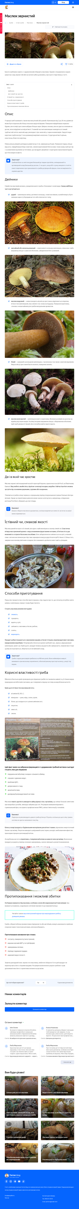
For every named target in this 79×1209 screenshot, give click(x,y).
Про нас (7, 1198)
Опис (9, 88)
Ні (43, 982)
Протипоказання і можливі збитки (18, 106)
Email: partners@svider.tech (49, 1201)
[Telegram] (15, 1181)
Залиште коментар (16, 1003)
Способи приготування (14, 100)
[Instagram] (10, 1181)
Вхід (63, 2)
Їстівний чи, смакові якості (15, 97)
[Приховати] (71, 85)
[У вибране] (35, 1079)
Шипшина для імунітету (53, 1038)
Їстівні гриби (20, 23)
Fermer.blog (7, 7)
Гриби (11, 23)
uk (54, 3)
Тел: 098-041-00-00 (47, 1198)
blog (9, 2)
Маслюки (30, 23)
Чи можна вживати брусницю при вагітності (60, 1056)
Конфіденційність (9, 1195)
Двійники (11, 91)
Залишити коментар (39, 1009)
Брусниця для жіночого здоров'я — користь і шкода (24, 1056)
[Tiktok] (23, 1181)
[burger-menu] (73, 7)
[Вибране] (73, 2)
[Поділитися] (62, 64)
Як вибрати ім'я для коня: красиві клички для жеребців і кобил (23, 1038)
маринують (15, 634)
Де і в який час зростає (15, 94)
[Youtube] (19, 1181)
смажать (14, 614)
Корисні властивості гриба (15, 103)
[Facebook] (6, 1181)
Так (38, 982)
